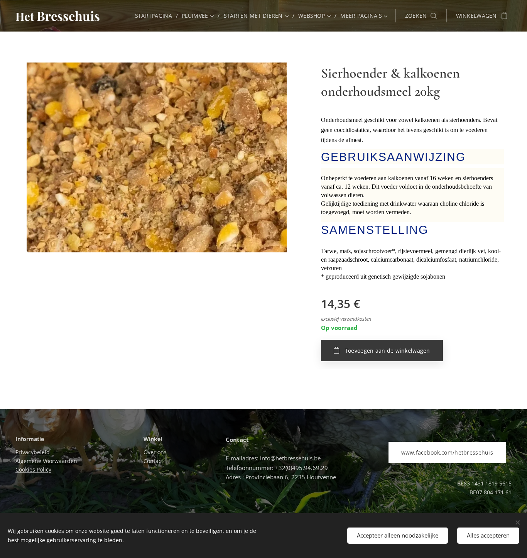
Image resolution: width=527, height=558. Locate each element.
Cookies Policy (33, 469)
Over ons (155, 452)
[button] (420, 15)
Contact (153, 461)
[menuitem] (155, 15)
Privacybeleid (32, 452)
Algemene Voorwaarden (46, 461)
